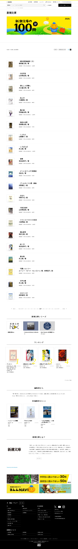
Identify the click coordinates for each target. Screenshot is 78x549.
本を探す (9, 508)
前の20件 (21, 308)
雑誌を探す (25, 508)
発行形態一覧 (10, 523)
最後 (64, 308)
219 (46, 308)
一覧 (22, 502)
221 (52, 308)
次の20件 (56, 308)
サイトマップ (55, 538)
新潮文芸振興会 (58, 516)
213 (29, 308)
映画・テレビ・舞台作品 (43, 514)
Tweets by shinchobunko (12, 467)
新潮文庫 (9, 512)
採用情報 (36, 2)
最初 (14, 308)
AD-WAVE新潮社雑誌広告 (60, 518)
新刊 (39, 508)
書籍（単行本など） (11, 510)
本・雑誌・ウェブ (65, 5)
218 (43, 308)
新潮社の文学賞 (11, 534)
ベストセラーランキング (43, 512)
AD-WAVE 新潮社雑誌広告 (67, 2)
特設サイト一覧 (41, 519)
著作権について (56, 2)
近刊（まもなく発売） (42, 510)
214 (32, 308)
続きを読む (39, 458)
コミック (9, 516)
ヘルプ (50, 538)
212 (26, 308)
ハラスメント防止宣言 (43, 538)
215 (35, 308)
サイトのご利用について (25, 538)
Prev (8, 25)
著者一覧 (9, 525)
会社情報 (30, 2)
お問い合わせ (48, 2)
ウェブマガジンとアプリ (27, 510)
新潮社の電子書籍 (11, 519)
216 (38, 308)
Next (70, 25)
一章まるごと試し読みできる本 (44, 516)
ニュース (41, 2)
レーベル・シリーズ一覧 (12, 521)
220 (49, 308)
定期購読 (24, 512)
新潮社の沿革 (40, 532)
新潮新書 (9, 514)
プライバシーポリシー (34, 538)
